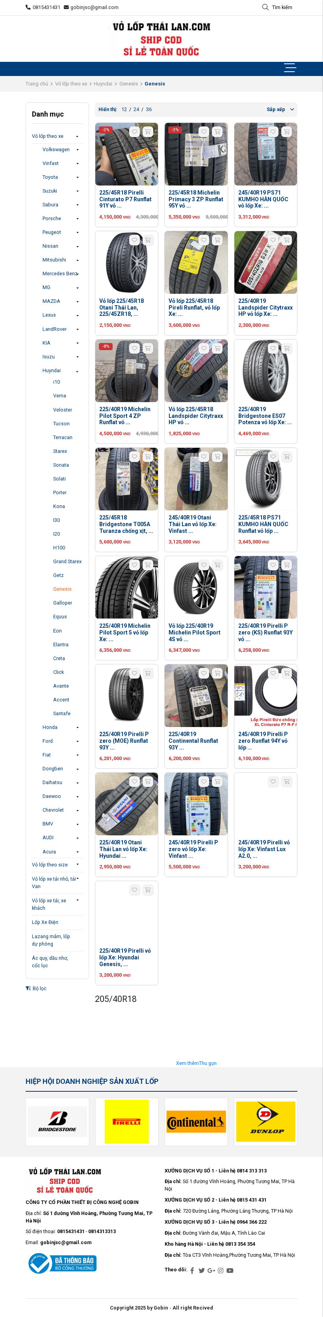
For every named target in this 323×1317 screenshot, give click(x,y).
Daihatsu (52, 782)
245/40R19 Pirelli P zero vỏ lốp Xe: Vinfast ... (193, 849)
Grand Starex (67, 561)
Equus (60, 617)
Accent (61, 700)
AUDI (48, 837)
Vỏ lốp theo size (50, 865)
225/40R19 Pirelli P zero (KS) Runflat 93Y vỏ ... (265, 632)
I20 (56, 534)
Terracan (62, 437)
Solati (59, 479)
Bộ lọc (39, 988)
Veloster (62, 410)
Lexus (49, 315)
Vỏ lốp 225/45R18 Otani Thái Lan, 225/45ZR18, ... (121, 307)
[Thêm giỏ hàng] (148, 131)
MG (46, 287)
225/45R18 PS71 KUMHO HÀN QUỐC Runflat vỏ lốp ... (263, 524)
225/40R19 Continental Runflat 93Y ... (193, 741)
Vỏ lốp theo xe (71, 84)
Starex (60, 451)
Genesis (128, 84)
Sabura (50, 205)
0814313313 (102, 1231)
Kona (59, 506)
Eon (57, 631)
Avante (61, 686)
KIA (46, 343)
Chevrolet (53, 810)
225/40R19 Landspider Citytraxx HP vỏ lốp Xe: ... (265, 307)
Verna (59, 396)
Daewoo (52, 796)
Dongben (53, 769)
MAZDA (51, 301)
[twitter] (201, 1271)
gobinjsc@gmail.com (95, 7)
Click (58, 672)
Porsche (52, 218)
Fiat (47, 755)
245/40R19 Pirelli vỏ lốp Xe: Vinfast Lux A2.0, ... (264, 849)
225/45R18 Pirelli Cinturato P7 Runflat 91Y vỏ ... (125, 199)
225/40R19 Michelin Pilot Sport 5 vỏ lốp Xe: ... (124, 632)
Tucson (61, 424)
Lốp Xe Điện (45, 922)
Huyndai (103, 84)
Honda (50, 727)
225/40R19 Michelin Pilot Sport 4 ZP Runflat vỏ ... (124, 416)
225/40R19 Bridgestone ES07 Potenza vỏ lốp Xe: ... (265, 416)
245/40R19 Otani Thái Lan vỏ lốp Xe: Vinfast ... (193, 524)
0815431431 (46, 7)
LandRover (55, 329)
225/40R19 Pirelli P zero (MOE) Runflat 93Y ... (124, 741)
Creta (59, 658)
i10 (56, 382)
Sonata (61, 465)
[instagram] (220, 1271)
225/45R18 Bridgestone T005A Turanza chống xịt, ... (126, 524)
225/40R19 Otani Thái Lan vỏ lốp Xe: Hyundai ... (123, 849)
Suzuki (50, 191)
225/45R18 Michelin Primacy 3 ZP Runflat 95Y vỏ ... (196, 199)
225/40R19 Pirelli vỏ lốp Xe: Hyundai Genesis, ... (125, 957)
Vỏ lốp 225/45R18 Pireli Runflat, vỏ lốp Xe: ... (194, 307)
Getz (58, 575)
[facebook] (192, 1271)
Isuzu (49, 357)
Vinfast (51, 163)
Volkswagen (56, 149)
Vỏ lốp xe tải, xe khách (49, 904)
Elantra (61, 644)
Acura (49, 852)
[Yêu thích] (134, 131)
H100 (59, 548)
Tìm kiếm (282, 7)
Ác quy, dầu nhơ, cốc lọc (50, 961)
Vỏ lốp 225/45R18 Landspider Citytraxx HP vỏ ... (196, 416)
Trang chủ (37, 84)
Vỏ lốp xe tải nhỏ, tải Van (54, 882)
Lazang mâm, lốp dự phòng (51, 940)
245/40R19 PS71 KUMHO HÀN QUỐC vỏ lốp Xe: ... (263, 199)
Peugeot (52, 232)
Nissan (50, 246)
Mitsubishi (54, 260)
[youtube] (230, 1271)
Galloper (62, 603)
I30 (56, 520)
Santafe (62, 713)
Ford (48, 741)
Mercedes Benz (60, 273)
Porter (60, 492)
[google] (211, 1271)
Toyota (50, 177)
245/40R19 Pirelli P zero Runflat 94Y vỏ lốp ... (263, 741)
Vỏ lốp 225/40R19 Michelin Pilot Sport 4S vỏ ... (195, 632)
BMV (48, 824)
